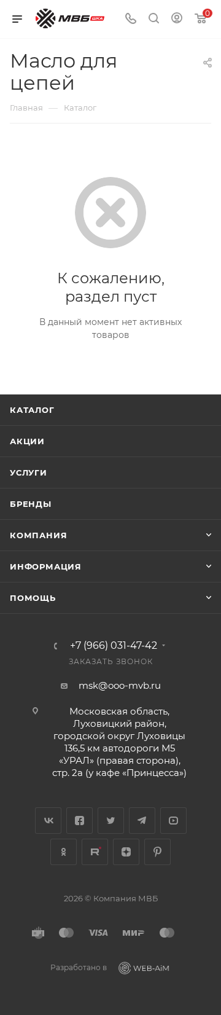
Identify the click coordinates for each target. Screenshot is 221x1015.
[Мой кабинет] (176, 19)
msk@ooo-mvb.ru (120, 685)
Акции (27, 441)
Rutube (95, 852)
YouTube (173, 820)
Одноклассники (63, 852)
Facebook (79, 820)
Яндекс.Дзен (126, 852)
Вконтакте (48, 820)
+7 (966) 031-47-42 (113, 646)
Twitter (111, 820)
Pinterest (157, 852)
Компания (38, 535)
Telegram (142, 820)
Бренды (31, 504)
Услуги (28, 472)
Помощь (33, 598)
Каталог (32, 410)
